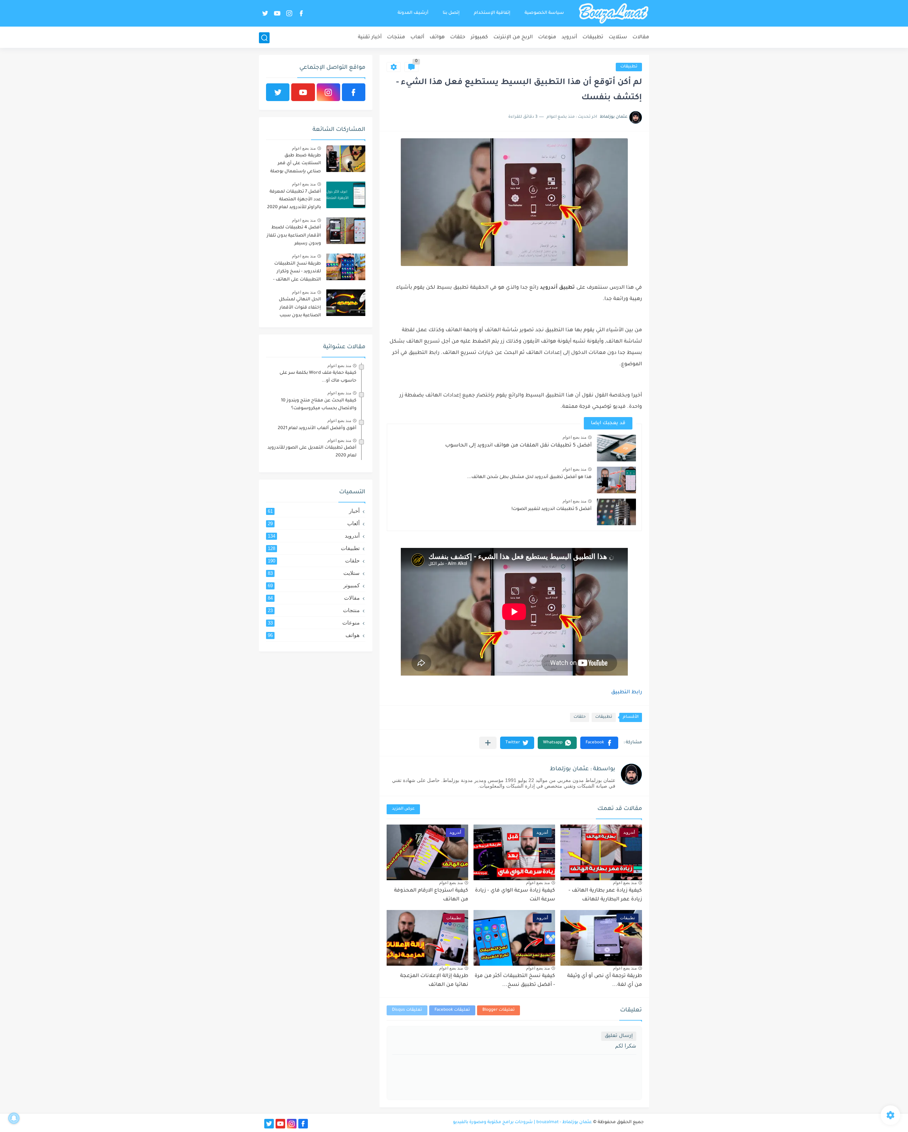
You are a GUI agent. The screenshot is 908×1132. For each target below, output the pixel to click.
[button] (599, 743)
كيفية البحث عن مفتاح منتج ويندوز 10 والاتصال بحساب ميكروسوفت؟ (318, 404)
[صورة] (345, 158)
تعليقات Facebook (452, 1010)
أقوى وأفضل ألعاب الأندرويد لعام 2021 (317, 428)
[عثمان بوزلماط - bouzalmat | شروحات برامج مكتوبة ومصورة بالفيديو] (613, 13)
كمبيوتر (479, 37)
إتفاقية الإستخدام (492, 13)
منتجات (396, 37)
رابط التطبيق (626, 692)
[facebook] (301, 13)
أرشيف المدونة (413, 13)
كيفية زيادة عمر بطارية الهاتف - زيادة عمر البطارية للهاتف (605, 895)
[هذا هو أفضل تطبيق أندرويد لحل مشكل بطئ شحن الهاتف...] (616, 480)
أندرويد (569, 37)
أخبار (314, 511)
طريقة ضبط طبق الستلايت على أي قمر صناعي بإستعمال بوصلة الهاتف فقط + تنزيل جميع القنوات (294, 164)
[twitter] (265, 13)
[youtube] (277, 13)
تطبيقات (592, 37)
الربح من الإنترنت (513, 37)
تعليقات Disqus (407, 1010)
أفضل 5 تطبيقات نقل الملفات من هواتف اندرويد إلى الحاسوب (518, 446)
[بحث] (264, 37)
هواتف (437, 37)
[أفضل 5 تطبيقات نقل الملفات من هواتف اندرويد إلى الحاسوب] (616, 448)
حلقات (457, 37)
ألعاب (417, 37)
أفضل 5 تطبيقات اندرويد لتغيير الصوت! (551, 509)
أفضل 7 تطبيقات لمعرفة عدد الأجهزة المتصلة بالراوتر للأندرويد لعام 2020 (294, 199)
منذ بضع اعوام (574, 437)
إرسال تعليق (619, 1036)
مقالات (640, 37)
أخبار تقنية (370, 37)
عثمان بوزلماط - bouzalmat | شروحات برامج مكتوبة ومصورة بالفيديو (522, 1122)
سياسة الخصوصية (544, 13)
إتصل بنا (451, 13)
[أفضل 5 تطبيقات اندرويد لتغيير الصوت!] (616, 512)
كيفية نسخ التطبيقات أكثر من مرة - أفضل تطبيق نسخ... (515, 980)
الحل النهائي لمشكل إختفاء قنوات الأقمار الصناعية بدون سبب (300, 307)
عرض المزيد (403, 809)
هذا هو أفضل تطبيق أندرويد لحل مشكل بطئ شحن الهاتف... (529, 477)
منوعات (547, 37)
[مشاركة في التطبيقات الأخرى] (488, 743)
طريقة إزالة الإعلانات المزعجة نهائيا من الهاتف (434, 980)
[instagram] (289, 13)
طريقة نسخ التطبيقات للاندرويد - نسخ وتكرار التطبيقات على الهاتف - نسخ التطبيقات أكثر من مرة (296, 272)
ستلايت (618, 37)
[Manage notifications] (14, 1118)
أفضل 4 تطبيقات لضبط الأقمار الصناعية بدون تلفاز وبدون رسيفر (294, 235)
